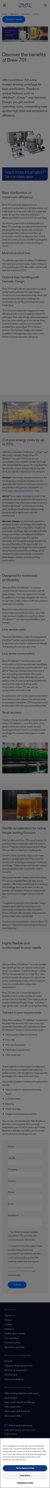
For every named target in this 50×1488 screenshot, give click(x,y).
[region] (25, 1463)
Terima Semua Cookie (25, 1468)
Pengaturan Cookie (25, 1482)
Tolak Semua (25, 1475)
